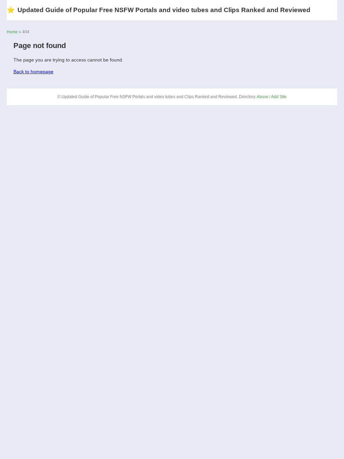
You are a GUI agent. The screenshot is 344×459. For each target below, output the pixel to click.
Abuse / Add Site (272, 96)
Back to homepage (33, 71)
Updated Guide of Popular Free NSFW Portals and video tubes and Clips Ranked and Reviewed (158, 9)
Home (12, 32)
